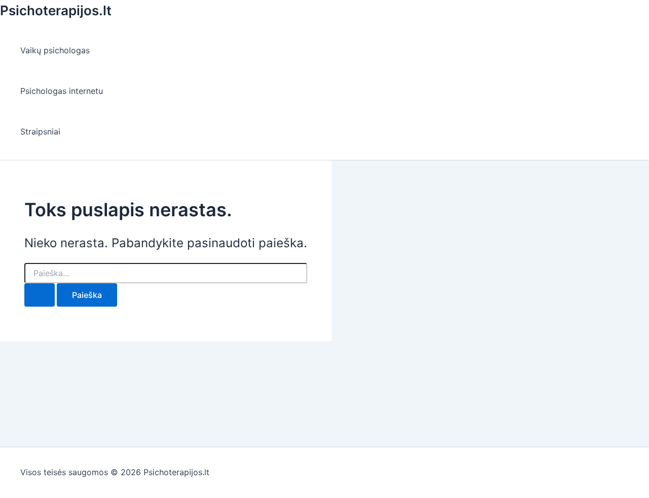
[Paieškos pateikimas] (39, 295)
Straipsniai (40, 131)
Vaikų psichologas (55, 50)
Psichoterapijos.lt (56, 10)
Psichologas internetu (61, 91)
